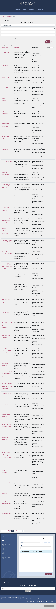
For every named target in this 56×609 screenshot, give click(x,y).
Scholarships (16, 9)
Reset (52, 41)
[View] (47, 51)
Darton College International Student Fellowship (7, 209)
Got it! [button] (49, 606)
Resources (31, 9)
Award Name (5, 47)
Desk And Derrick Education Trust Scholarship (5, 470)
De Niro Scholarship (6, 283)
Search (47, 41)
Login (25, 13)
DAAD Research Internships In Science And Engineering (7, 125)
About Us (40, 9)
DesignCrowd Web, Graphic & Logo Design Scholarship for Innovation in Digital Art (7, 456)
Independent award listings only (8, 38)
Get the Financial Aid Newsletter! (28, 585)
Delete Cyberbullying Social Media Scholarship (6, 363)
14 (21, 530)
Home (3, 16)
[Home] (28, 3)
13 (19, 530)
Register (31, 13)
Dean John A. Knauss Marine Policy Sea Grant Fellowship (7, 301)
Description (16, 47)
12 (16, 530)
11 (14, 530)
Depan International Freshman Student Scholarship (6, 414)
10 (12, 530)
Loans (24, 9)
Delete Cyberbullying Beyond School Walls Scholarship (6, 350)
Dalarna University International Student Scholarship (7, 186)
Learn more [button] (5, 606)
